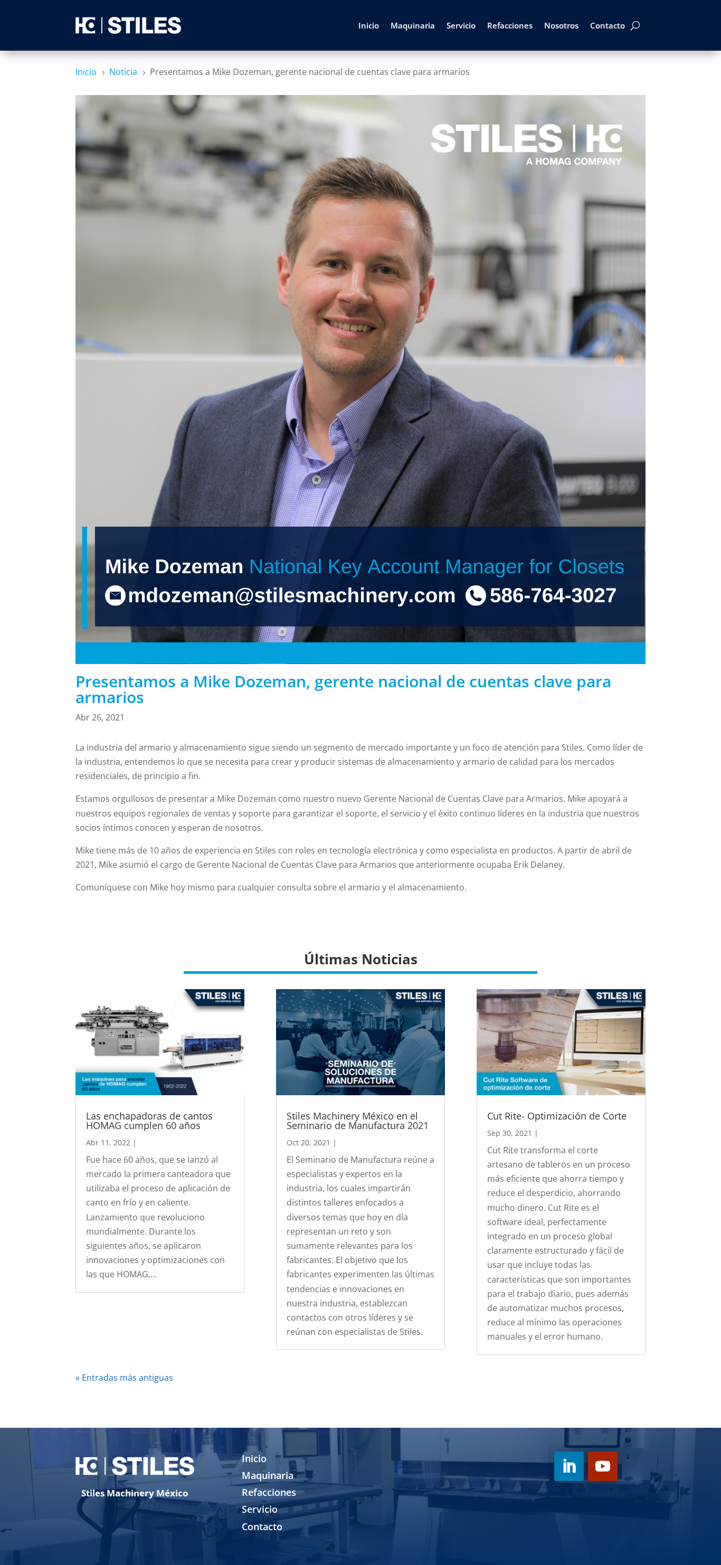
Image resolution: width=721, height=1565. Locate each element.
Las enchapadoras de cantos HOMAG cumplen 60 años (149, 1120)
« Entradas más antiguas (124, 1377)
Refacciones (510, 25)
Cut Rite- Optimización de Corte (557, 1115)
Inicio (368, 25)
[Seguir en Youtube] (603, 1466)
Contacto (607, 25)
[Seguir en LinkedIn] (569, 1466)
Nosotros (561, 25)
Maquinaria (413, 25)
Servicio (461, 25)
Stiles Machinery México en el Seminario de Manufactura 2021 (358, 1120)
